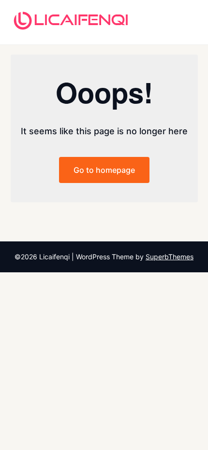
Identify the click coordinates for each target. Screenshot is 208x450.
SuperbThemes (169, 257)
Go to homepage (104, 170)
